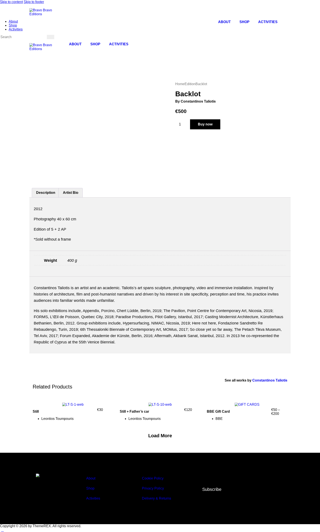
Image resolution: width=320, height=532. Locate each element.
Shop (244, 22)
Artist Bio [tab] (70, 192)
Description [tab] (45, 192)
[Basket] (70, 52)
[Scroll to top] (2, 530)
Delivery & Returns (156, 498)
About (224, 22)
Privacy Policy (153, 488)
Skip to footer (34, 2)
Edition (190, 84)
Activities (268, 22)
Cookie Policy (152, 478)
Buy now (205, 124)
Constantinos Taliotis (269, 380)
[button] (160, 436)
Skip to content (11, 2)
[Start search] (50, 37)
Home (180, 84)
